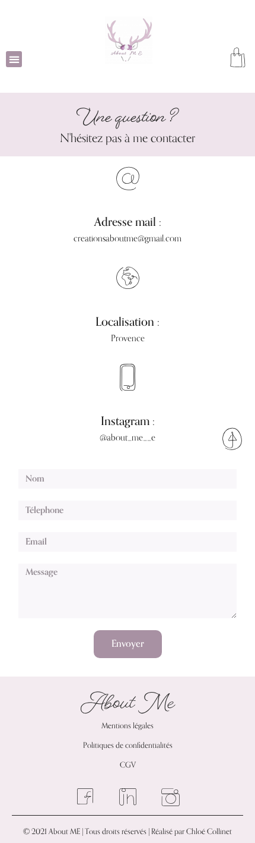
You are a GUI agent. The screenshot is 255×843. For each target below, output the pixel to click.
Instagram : (128, 421)
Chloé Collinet (209, 831)
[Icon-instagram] (170, 797)
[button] (14, 59)
